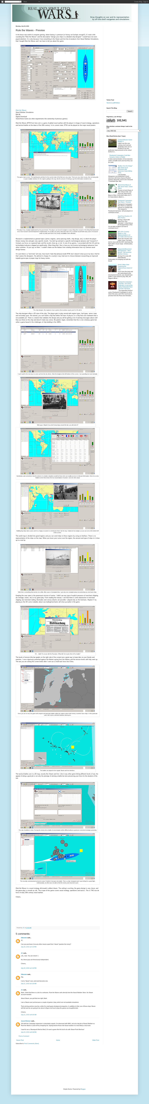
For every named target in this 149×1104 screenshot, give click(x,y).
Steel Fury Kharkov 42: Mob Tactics (125, 217)
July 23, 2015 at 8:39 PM (28, 1032)
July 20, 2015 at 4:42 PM (28, 968)
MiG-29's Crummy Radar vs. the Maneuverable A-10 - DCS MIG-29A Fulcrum (125, 234)
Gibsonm (24, 938)
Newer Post (20, 1040)
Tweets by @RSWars (113, 103)
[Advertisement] (113, 60)
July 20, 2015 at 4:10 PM (28, 947)
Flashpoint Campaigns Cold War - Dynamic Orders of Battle (120, 156)
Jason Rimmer (26, 1021)
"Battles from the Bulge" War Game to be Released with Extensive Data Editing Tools (125, 169)
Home (58, 1040)
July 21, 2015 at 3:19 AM (28, 983)
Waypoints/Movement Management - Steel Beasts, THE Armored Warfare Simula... (124, 251)
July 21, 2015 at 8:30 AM (28, 1015)
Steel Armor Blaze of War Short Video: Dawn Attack (125, 186)
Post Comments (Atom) (31, 1043)
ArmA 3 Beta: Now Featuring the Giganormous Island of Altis (125, 267)
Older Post (95, 1040)
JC (22, 953)
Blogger (83, 1089)
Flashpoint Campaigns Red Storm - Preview (125, 201)
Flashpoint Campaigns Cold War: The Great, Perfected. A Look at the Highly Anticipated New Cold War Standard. (125, 285)
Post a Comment (24, 1036)
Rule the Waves (21, 110)
